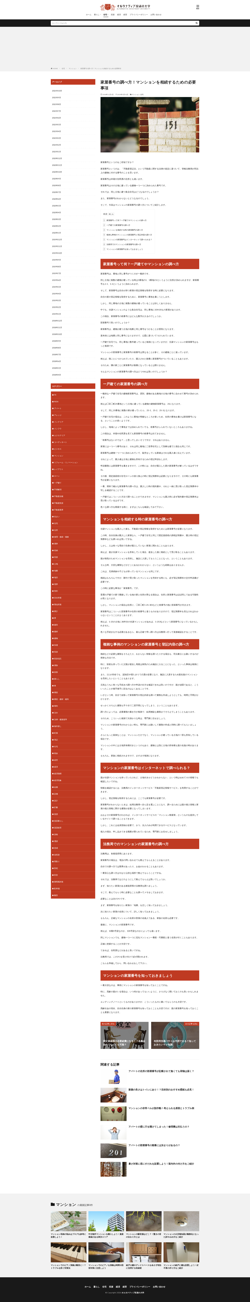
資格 (56, 834)
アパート (57, 408)
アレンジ (57, 415)
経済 (119, 14)
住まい (57, 516)
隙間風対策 (58, 882)
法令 (56, 713)
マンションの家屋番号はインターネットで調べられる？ (128, 239)
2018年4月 (56, 375)
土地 (56, 564)
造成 (56, 848)
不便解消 (57, 489)
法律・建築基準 (60, 719)
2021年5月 (56, 124)
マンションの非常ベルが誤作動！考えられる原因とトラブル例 (161, 1108)
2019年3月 (56, 300)
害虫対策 (57, 604)
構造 (56, 692)
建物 (56, 638)
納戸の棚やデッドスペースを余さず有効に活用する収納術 (143, 1266)
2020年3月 (56, 219)
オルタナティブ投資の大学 (133, 1292)
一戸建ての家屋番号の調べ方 (117, 225)
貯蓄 (56, 807)
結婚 (56, 787)
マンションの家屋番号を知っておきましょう (123, 249)
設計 (56, 800)
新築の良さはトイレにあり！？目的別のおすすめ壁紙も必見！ (161, 1089)
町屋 (56, 733)
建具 (56, 625)
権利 (56, 706)
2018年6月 (56, 361)
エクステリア (59, 435)
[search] (196, 23)
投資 (113, 14)
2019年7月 (56, 273)
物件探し (57, 726)
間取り (57, 861)
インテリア (58, 422)
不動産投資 (58, 503)
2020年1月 (56, 233)
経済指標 (57, 773)
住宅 (105, 14)
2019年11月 (57, 246)
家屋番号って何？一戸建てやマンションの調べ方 (125, 220)
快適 (56, 645)
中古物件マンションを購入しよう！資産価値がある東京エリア (106, 1235)
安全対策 (57, 598)
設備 (56, 794)
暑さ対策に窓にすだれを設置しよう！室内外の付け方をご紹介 (161, 1163)
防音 (56, 875)
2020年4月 (56, 212)
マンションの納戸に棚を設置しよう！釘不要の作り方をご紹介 (181, 1266)
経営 (125, 14)
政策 (56, 672)
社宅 (56, 746)
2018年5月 (56, 368)
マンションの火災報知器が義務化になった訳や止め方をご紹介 (181, 1235)
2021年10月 (57, 91)
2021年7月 (56, 111)
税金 (56, 753)
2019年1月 (56, 314)
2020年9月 (56, 179)
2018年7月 (56, 354)
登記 (56, 740)
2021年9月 (56, 97)
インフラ (57, 428)
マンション (73, 68)
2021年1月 (56, 151)
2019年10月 (57, 253)
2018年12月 (57, 321)
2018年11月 (57, 327)
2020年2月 (56, 226)
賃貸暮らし (58, 821)
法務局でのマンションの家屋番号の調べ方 (122, 244)
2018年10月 (57, 334)
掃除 (56, 665)
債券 (56, 543)
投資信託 (57, 658)
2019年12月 (57, 239)
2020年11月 (57, 165)
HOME (55, 68)
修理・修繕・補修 (61, 537)
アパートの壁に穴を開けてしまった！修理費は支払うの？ (159, 1126)
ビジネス (57, 449)
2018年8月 (56, 348)
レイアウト (58, 469)
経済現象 (57, 780)
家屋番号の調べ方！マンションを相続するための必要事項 (100, 68)
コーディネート (60, 442)
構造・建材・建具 (61, 699)
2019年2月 (56, 307)
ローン (57, 476)
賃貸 (56, 814)
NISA (56, 401)
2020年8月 (56, 185)
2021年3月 (56, 138)
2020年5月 (56, 206)
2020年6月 (56, 199)
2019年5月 (56, 287)
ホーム (88, 14)
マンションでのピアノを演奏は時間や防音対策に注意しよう (106, 1266)
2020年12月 (57, 158)
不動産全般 (58, 496)
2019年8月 (56, 266)
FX (55, 395)
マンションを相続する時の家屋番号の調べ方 (123, 230)
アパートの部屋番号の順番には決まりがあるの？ (154, 1145)
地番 (56, 571)
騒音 (56, 895)
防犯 (56, 868)
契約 (56, 591)
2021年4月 (56, 131)
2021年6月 (56, 118)
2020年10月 (57, 172)
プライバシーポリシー (139, 14)
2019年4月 (56, 293)
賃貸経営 (57, 828)
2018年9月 (56, 341)
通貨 (56, 841)
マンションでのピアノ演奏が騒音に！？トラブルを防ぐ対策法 (68, 1266)
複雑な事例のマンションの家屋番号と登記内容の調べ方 (128, 235)
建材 (56, 631)
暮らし (96, 14)
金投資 (57, 855)
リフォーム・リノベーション (66, 462)
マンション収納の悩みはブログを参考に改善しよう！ (68, 1235)
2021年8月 (56, 104)
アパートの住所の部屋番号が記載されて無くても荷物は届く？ (161, 1071)
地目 (56, 577)
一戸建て (57, 483)
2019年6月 (56, 280)
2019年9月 (56, 260)
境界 (56, 584)
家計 (56, 611)
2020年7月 (56, 192)
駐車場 (57, 888)
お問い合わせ (156, 14)
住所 (56, 530)
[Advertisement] (125, 47)
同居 (56, 557)
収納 (56, 550)
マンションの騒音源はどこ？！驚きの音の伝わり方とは (143, 1235)
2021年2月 (56, 145)
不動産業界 (58, 510)
